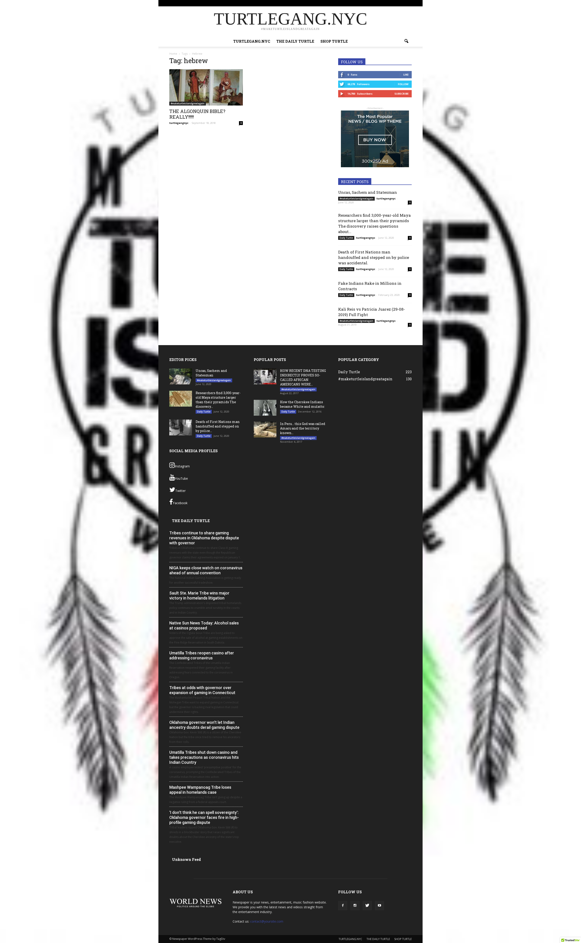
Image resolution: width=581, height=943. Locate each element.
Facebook (180, 503)
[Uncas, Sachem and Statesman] (180, 376)
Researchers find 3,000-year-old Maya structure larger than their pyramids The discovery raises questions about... (374, 223)
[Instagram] (393, 3)
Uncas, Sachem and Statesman (367, 192)
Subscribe (401, 93)
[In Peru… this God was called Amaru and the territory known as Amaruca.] (265, 429)
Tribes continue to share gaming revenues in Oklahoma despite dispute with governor (204, 537)
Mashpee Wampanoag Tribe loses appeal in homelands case (200, 790)
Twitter (180, 491)
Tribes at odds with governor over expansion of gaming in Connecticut (202, 690)
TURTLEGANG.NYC (316, 3)
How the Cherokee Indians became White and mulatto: (302, 404)
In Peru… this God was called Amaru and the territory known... (302, 428)
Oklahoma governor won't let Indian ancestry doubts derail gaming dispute (204, 725)
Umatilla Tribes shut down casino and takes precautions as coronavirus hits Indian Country (204, 757)
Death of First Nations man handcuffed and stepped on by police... (218, 426)
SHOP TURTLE (366, 3)
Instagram (182, 466)
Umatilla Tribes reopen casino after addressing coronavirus (201, 655)
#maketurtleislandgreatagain (187, 103)
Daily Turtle (346, 237)
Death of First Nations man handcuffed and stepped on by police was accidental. (373, 257)
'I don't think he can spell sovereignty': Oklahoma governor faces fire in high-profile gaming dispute (204, 817)
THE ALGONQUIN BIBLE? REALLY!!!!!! (197, 114)
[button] (406, 41)
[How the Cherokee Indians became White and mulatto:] (265, 408)
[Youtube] (408, 3)
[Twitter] (400, 3)
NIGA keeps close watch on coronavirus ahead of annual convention (205, 570)
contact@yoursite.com (266, 921)
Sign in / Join (293, 3)
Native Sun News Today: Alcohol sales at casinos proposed (204, 625)
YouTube (181, 478)
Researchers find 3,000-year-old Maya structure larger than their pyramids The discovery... (218, 400)
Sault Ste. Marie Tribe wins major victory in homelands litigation (199, 595)
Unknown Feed (186, 859)
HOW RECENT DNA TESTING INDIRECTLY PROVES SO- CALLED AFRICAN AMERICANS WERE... (303, 377)
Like (406, 74)
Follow (403, 84)
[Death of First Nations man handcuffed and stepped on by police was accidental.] (180, 427)
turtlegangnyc (178, 123)
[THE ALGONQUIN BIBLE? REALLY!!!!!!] (206, 87)
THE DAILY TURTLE (343, 3)
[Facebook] (385, 3)
